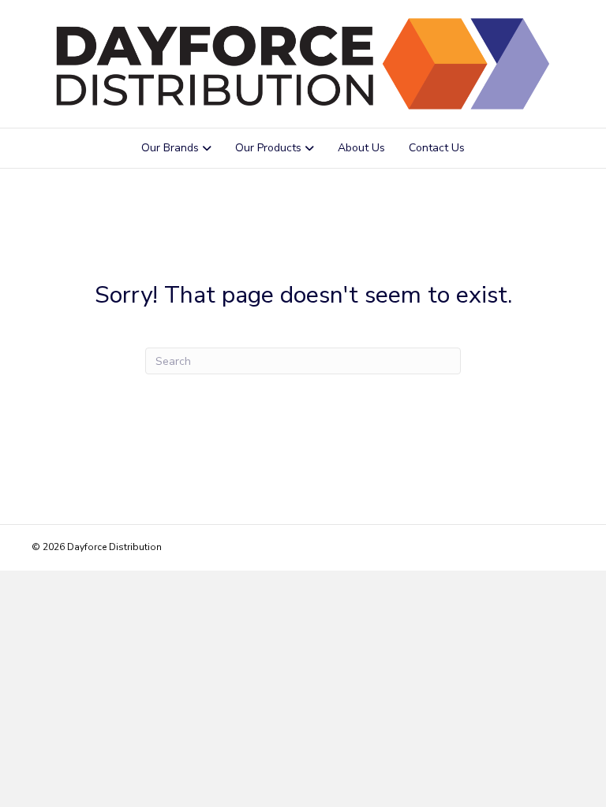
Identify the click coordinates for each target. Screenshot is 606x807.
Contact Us (437, 147)
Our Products (268, 147)
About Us (361, 147)
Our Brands (170, 147)
